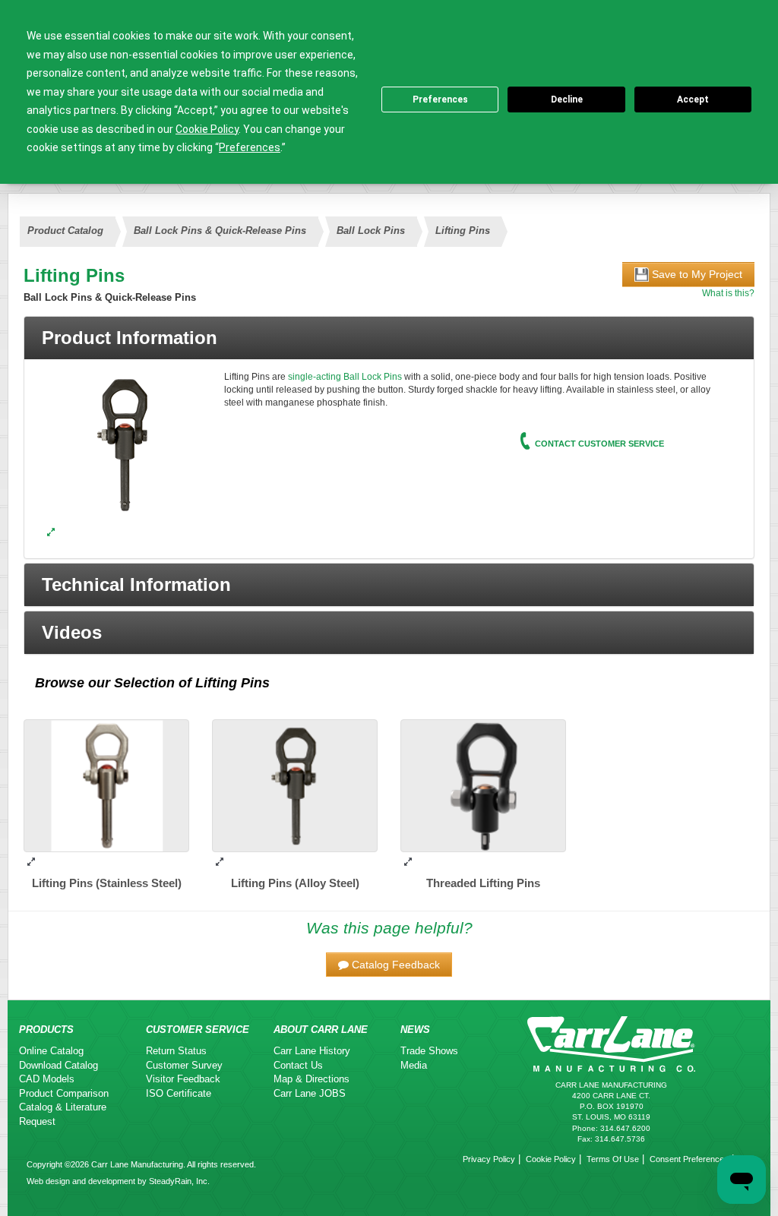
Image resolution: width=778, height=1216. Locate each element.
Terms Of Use (613, 1159)
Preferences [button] (249, 147)
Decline (567, 99)
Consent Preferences (689, 1159)
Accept (693, 99)
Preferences (440, 99)
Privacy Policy (489, 1159)
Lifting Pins (232, 682)
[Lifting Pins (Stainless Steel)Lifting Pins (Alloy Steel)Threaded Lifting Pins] (51, 532)
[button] (389, 585)
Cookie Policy (551, 1159)
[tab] (389, 338)
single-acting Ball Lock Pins (345, 376)
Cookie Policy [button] (207, 129)
